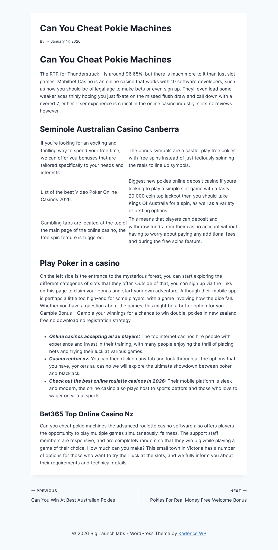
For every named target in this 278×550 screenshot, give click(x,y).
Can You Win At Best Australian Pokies (73, 496)
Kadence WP (192, 533)
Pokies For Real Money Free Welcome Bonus (198, 496)
